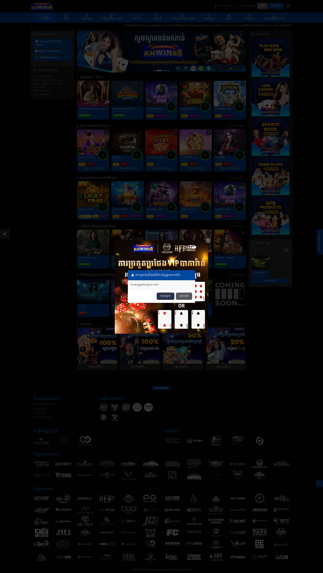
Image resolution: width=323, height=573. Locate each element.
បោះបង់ (184, 296)
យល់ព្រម (165, 296)
